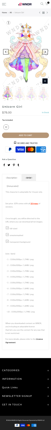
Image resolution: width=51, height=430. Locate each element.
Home (4, 12)
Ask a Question (9, 159)
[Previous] (6, 52)
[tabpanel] (25, 265)
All (11, 12)
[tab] (11, 177)
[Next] (45, 52)
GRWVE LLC (41, 420)
